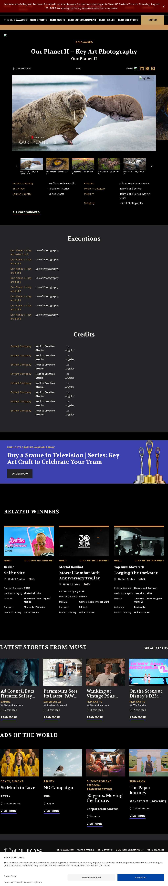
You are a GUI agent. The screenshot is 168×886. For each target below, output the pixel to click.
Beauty (49, 781)
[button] (151, 167)
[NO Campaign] (62, 762)
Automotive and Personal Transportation (99, 785)
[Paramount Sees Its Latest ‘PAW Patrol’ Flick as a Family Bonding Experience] (62, 672)
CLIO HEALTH (107, 20)
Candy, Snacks (12, 781)
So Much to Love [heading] (18, 787)
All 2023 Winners (26, 212)
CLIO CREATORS (128, 20)
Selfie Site (14, 573)
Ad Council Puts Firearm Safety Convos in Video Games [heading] (17, 694)
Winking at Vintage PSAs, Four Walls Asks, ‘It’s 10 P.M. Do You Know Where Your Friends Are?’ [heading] (105, 694)
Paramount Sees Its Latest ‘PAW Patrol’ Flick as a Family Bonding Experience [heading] (61, 694)
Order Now (20, 473)
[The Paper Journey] (148, 762)
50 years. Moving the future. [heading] (105, 798)
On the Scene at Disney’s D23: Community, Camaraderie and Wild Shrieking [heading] (148, 694)
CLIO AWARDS (65, 849)
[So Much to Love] (19, 762)
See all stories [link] (156, 648)
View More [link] (9, 810)
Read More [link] (9, 717)
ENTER (152, 20)
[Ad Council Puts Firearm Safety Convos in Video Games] (19, 672)
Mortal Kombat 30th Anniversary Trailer (79, 575)
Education (138, 781)
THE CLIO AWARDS (15, 20)
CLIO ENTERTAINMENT (82, 20)
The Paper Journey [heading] (140, 790)
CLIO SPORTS (38, 20)
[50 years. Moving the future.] (105, 762)
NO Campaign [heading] (58, 787)
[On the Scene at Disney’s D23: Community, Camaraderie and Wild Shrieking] (148, 672)
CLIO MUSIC (57, 20)
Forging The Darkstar (136, 573)
